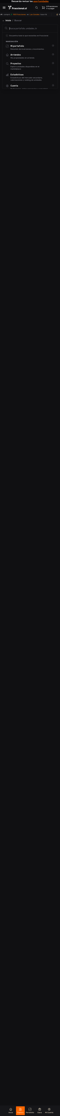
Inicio (8, 20)
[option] (30, 47)
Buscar (18, 20)
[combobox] (30, 28)
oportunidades (41, 1)
